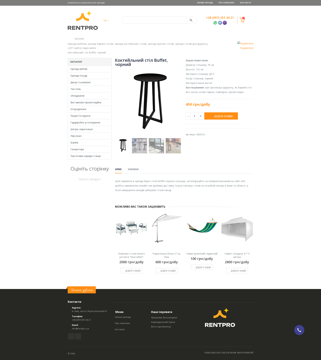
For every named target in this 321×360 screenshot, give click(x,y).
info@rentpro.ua (80, 328)
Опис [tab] (118, 169)
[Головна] (69, 38)
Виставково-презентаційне (85, 102)
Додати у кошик (223, 116)
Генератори (77, 149)
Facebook (71, 336)
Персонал (75, 135)
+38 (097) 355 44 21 (220, 18)
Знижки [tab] (133, 169)
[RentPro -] (83, 20)
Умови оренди (205, 2)
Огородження (78, 109)
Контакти (245, 2)
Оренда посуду (78, 75)
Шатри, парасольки (81, 129)
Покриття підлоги (80, 115)
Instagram (78, 336)
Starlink (74, 142)
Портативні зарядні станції (85, 156)
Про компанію (226, 2)
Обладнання (77, 95)
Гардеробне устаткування (85, 122)
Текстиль (75, 89)
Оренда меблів (78, 68)
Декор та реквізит (80, 82)
